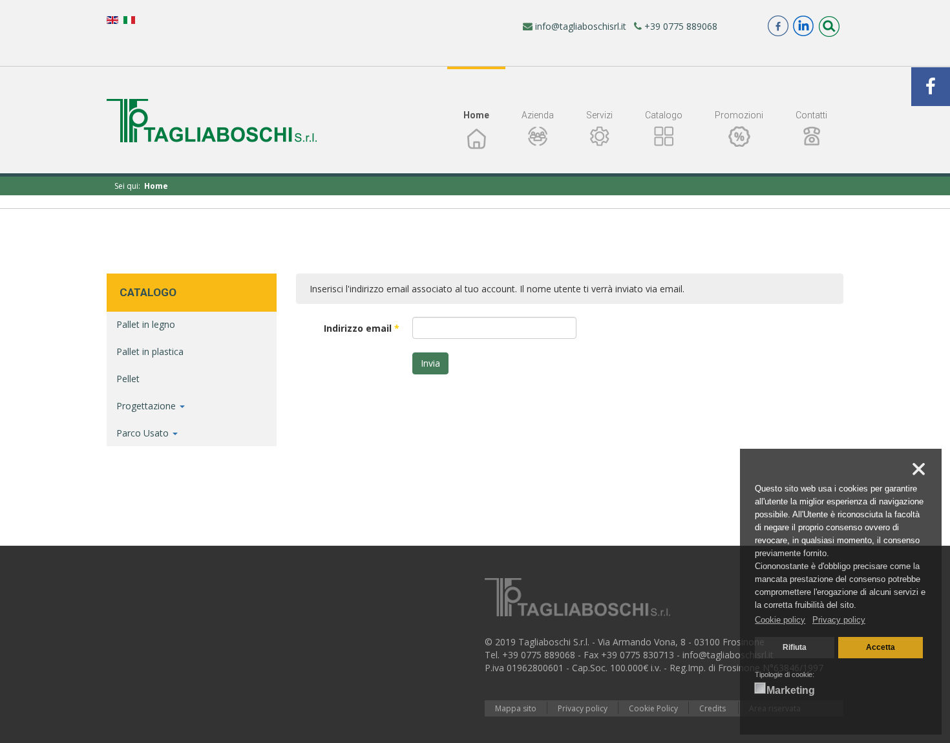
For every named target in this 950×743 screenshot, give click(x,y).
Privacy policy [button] (838, 620)
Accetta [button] (880, 647)
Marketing (790, 690)
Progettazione (147, 406)
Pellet (128, 378)
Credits (713, 708)
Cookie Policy (653, 708)
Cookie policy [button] (780, 620)
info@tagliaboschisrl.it (579, 26)
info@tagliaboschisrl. (725, 655)
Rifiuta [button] (795, 647)
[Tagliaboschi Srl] (212, 120)
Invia (430, 363)
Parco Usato (143, 433)
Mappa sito (515, 708)
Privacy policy (582, 708)
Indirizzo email (361, 328)
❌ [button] (918, 470)
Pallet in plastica (150, 351)
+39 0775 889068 (679, 26)
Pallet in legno (145, 324)
